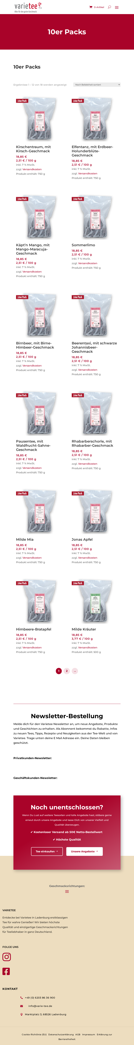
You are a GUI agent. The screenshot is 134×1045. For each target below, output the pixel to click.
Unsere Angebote (83, 851)
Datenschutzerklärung (61, 1034)
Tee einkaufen (45, 851)
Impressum (88, 1034)
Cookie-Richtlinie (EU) (34, 1034)
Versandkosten (32, 169)
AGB (77, 1034)
